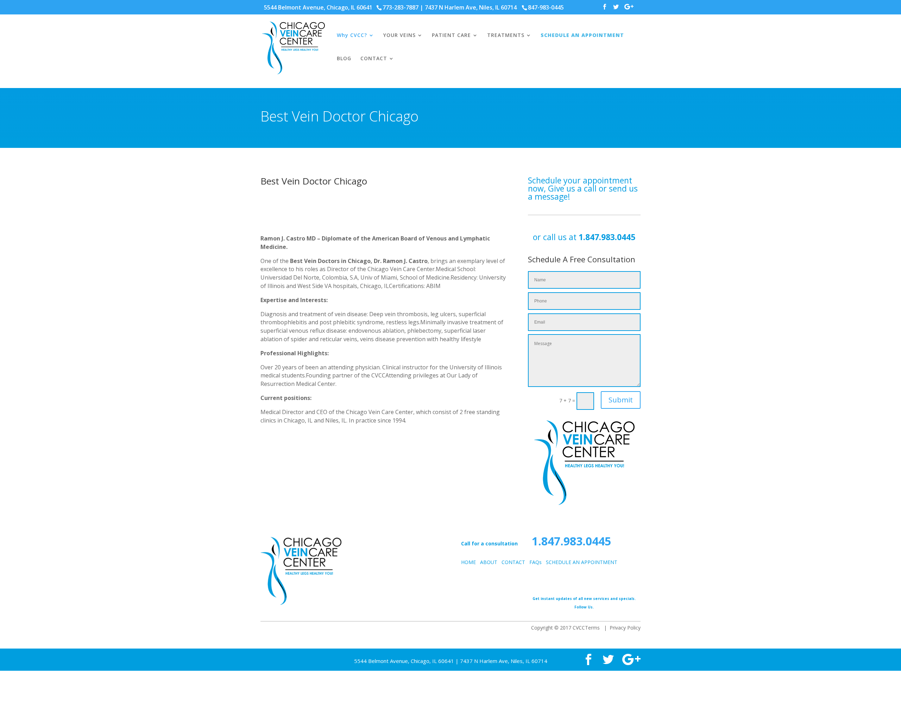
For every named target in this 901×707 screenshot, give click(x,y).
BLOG (344, 59)
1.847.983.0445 (607, 237)
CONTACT (373, 59)
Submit (621, 400)
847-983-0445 (546, 7)
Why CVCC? (352, 35)
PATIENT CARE (451, 35)
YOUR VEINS (399, 35)
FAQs (535, 562)
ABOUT (488, 562)
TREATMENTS (505, 35)
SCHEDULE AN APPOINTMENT (582, 35)
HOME (468, 562)
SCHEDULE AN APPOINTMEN (579, 562)
